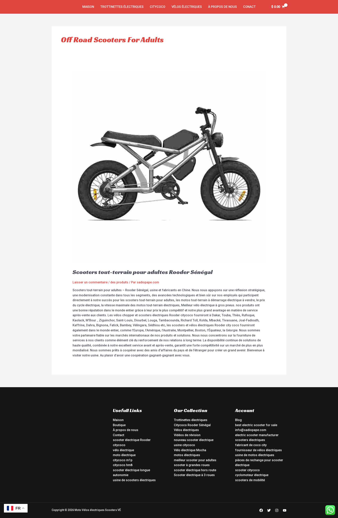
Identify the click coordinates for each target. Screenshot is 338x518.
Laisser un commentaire (90, 282)
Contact (118, 435)
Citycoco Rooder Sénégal (192, 425)
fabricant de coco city (251, 445)
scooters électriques (250, 440)
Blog (238, 420)
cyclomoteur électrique (251, 475)
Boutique (119, 425)
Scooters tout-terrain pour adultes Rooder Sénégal (143, 272)
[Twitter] (269, 510)
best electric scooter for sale (256, 425)
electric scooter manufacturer (257, 435)
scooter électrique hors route (195, 470)
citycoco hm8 (122, 465)
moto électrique (124, 455)
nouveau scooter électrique (193, 440)
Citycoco (157, 7)
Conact (249, 7)
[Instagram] (277, 510)
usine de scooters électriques (134, 480)
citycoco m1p (122, 460)
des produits (119, 282)
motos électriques (187, 455)
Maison (88, 7)
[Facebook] (261, 510)
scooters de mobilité (250, 480)
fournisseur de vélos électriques (258, 450)
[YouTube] (284, 510)
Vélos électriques (187, 7)
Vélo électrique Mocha (190, 450)
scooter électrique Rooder (132, 440)
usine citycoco (184, 445)
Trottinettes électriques (122, 7)
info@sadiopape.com (250, 430)
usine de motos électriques (254, 455)
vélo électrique (123, 450)
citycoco (119, 445)
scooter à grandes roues (192, 465)
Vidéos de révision (187, 435)
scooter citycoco (247, 470)
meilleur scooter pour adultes (195, 460)
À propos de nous (222, 7)
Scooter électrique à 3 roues (194, 475)
